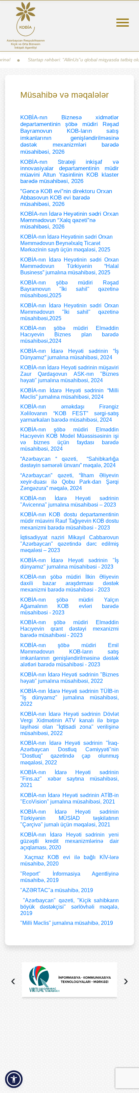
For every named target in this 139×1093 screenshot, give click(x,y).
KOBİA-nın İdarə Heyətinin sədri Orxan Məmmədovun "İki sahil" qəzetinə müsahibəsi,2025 (69, 312)
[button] (14, 1079)
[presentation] (13, 981)
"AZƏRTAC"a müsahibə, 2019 (56, 890)
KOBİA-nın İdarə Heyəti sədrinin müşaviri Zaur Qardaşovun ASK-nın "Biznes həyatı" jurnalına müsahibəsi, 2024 (69, 374)
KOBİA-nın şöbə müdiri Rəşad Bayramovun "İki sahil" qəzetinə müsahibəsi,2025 (69, 289)
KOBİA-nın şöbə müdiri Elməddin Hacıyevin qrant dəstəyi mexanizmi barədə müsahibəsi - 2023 (69, 628)
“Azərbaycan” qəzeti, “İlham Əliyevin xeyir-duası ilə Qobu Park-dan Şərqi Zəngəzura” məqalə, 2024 (69, 482)
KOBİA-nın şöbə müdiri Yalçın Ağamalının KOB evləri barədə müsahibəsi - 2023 (69, 606)
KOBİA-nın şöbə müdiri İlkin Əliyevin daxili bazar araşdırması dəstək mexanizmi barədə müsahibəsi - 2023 (69, 583)
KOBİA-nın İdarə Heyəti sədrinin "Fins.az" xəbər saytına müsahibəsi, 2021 (69, 778)
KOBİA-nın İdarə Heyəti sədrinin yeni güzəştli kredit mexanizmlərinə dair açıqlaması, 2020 (69, 841)
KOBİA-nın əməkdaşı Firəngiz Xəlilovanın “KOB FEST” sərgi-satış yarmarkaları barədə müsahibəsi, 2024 (69, 413)
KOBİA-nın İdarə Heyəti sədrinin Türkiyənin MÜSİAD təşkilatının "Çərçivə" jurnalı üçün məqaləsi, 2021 (69, 818)
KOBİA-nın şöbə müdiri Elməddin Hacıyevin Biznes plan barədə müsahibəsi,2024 (69, 334)
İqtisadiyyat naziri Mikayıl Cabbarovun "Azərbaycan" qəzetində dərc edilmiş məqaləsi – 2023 (69, 544)
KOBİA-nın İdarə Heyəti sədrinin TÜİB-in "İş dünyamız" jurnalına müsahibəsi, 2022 (69, 697)
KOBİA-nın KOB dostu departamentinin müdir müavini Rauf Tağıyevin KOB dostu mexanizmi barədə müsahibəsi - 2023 (69, 521)
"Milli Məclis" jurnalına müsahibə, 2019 (66, 923)
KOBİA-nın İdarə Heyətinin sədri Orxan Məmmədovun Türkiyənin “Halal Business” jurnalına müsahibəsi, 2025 (69, 266)
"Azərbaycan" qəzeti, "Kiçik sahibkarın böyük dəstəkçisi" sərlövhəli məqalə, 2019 (69, 907)
